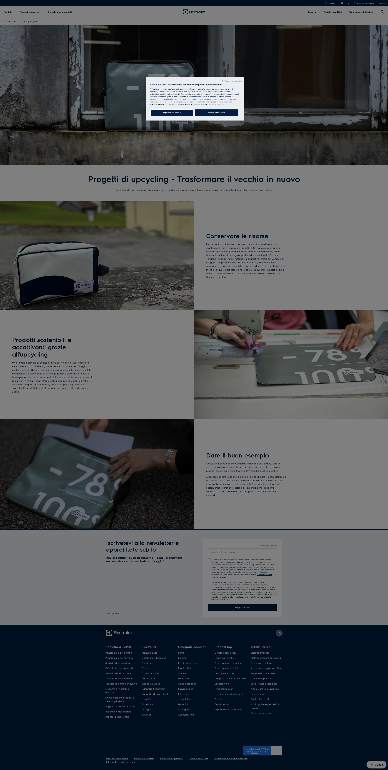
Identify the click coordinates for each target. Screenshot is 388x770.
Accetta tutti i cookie (216, 112)
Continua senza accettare (232, 81)
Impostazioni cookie (172, 112)
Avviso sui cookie (199, 104)
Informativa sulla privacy (217, 104)
